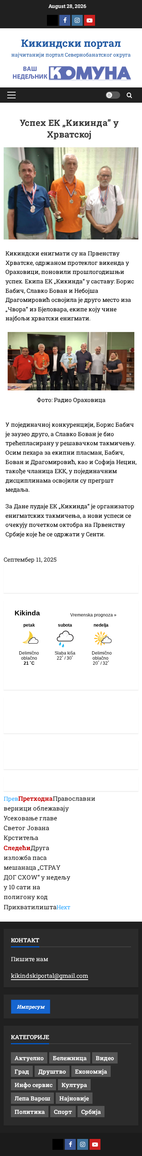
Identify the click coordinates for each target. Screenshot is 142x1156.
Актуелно (29, 1058)
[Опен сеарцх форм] (129, 95)
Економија (91, 1071)
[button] (11, 95)
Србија (91, 1111)
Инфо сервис (33, 1085)
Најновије (74, 1098)
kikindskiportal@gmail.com (49, 975)
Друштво (52, 1071)
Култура (74, 1085)
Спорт (63, 1111)
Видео (105, 1058)
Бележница (70, 1058)
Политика (30, 1111)
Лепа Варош (32, 1098)
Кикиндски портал (71, 43)
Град (22, 1071)
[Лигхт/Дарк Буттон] (113, 95)
